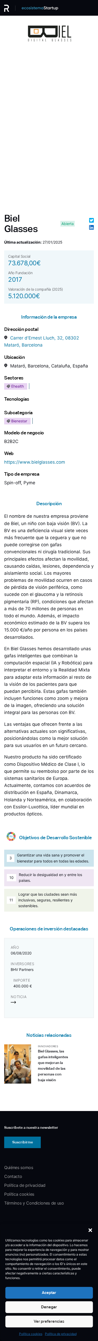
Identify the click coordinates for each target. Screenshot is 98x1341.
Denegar (49, 1307)
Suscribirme (22, 1142)
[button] (90, 1230)
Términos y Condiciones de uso (34, 1203)
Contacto (13, 1176)
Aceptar (49, 1292)
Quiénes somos (18, 1167)
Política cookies (30, 1334)
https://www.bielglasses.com (34, 462)
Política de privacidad (61, 1334)
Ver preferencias (49, 1321)
